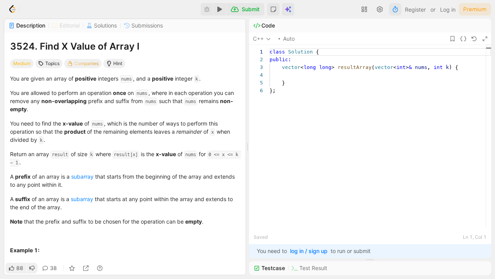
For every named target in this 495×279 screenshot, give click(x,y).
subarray (82, 176)
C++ (258, 38)
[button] (273, 9)
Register (415, 9)
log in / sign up (309, 251)
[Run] (219, 9)
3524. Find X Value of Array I (75, 46)
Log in (448, 9)
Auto (289, 38)
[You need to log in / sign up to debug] (207, 9)
